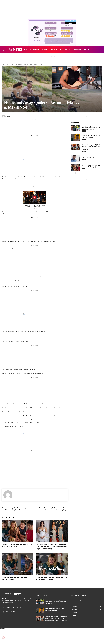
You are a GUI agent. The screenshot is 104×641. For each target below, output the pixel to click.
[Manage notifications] (3, 637)
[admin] (3, 116)
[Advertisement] (35, 147)
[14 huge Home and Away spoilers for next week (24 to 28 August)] (17, 531)
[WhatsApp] (45, 129)
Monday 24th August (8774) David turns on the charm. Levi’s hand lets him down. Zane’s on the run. (91, 127)
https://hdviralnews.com (19, 493)
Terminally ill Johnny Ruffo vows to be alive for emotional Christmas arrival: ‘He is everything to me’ (53, 509)
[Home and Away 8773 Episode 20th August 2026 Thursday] (75, 137)
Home (3, 64)
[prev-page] (72, 173)
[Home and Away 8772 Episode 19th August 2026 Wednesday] (75, 158)
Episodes (83, 131)
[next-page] (75, 173)
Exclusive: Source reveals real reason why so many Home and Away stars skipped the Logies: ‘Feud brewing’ (51, 546)
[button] (100, 49)
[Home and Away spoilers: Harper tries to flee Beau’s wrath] (17, 564)
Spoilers (7, 64)
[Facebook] (31, 129)
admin (8, 116)
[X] (36, 129)
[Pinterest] (40, 129)
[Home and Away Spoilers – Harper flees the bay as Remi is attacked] (51, 564)
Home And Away (14, 64)
